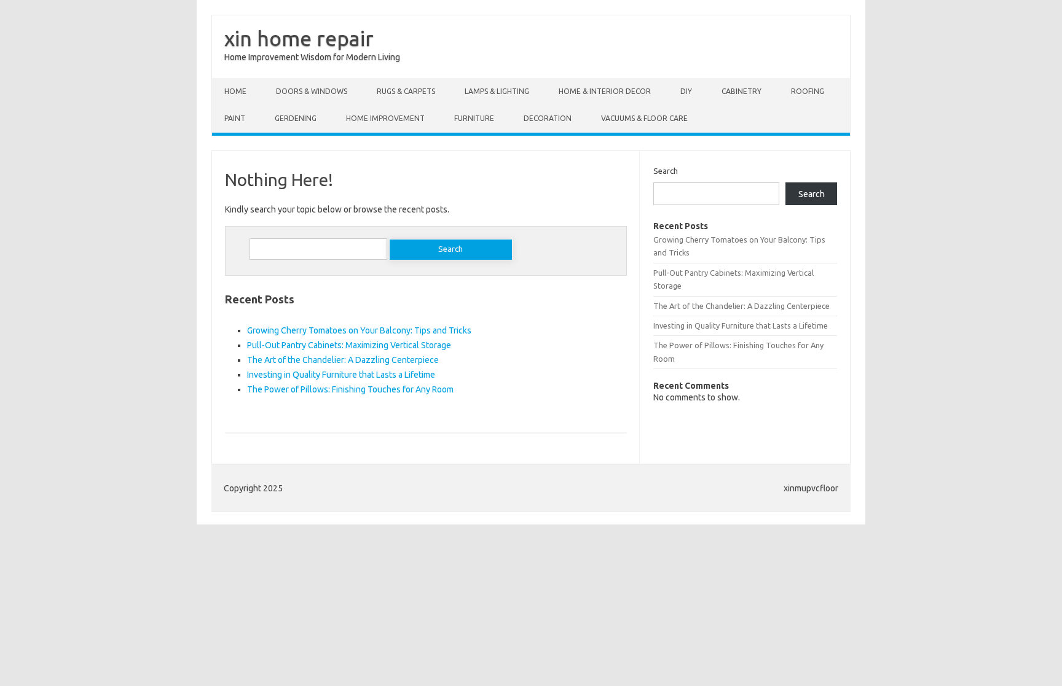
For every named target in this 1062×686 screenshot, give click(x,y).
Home (235, 91)
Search (665, 170)
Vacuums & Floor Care (644, 118)
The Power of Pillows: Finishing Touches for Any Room (350, 389)
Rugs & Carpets (406, 91)
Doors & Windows (311, 91)
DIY (686, 91)
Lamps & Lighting (497, 91)
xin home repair (299, 38)
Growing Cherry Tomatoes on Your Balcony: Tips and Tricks (359, 330)
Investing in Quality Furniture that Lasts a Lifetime (341, 375)
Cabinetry (741, 91)
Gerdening (296, 118)
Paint (234, 118)
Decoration (548, 118)
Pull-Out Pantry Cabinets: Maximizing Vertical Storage (349, 345)
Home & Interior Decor (605, 91)
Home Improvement (385, 118)
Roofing (807, 91)
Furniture (474, 118)
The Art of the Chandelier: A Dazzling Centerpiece (343, 360)
